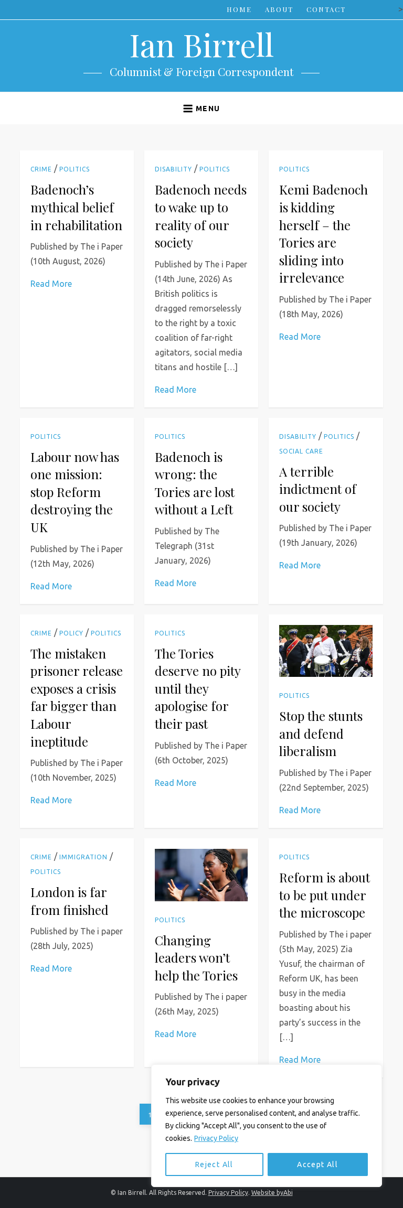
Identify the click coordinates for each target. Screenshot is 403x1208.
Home (239, 9)
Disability (173, 169)
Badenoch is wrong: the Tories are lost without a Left (195, 483)
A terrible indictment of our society (317, 489)
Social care (301, 451)
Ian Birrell (201, 44)
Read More (51, 283)
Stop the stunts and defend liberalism (321, 733)
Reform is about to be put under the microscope (324, 895)
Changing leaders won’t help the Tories (196, 958)
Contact (326, 9)
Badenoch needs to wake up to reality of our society (201, 216)
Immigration (83, 857)
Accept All (317, 1164)
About (279, 9)
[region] (266, 1125)
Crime (41, 169)
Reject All (214, 1164)
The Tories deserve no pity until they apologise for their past (197, 688)
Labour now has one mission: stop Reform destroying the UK (74, 491)
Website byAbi (272, 1192)
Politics (74, 169)
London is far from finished (69, 900)
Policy (71, 633)
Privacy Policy (216, 1138)
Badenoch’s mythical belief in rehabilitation (76, 207)
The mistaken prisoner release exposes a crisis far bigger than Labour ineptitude (76, 697)
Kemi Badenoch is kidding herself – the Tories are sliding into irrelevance (323, 233)
